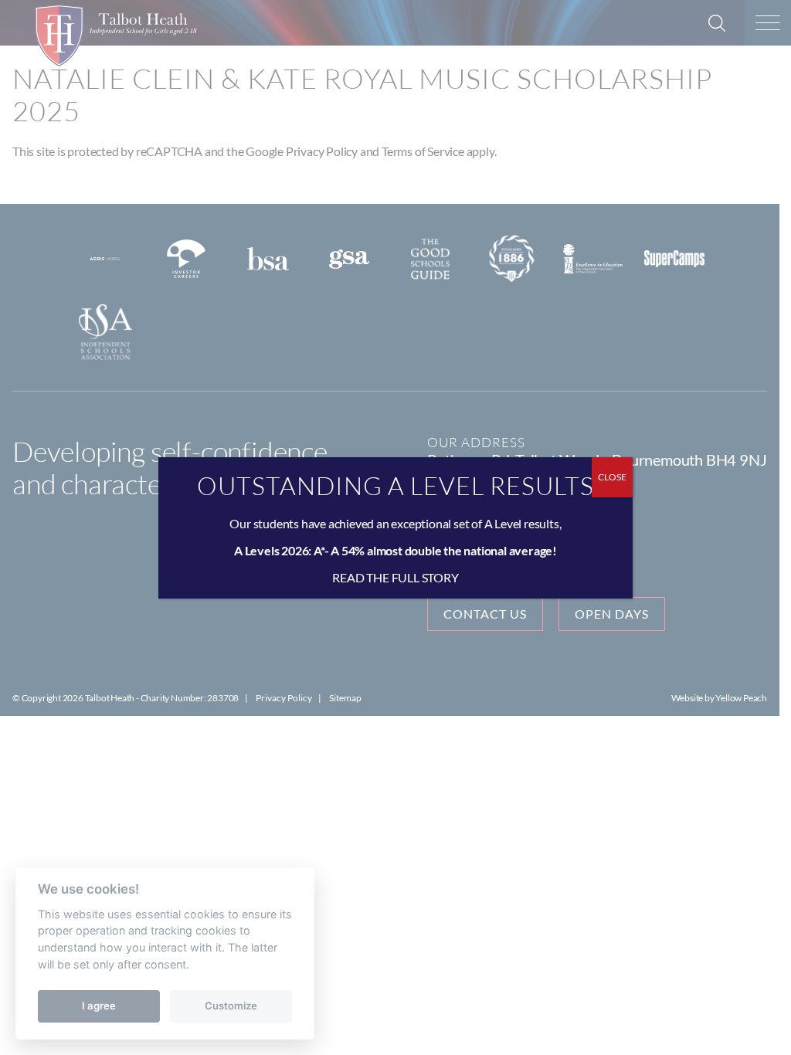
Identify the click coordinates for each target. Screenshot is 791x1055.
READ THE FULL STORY (395, 577)
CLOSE (612, 477)
